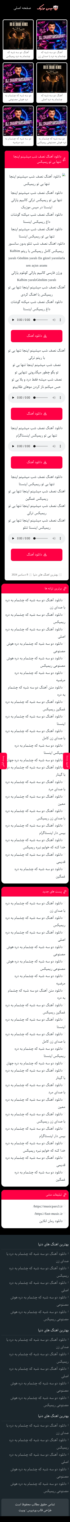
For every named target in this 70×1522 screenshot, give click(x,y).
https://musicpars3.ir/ (48, 1206)
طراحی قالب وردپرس (39, 1510)
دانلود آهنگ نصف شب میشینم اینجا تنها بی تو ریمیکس (37, 159)
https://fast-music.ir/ (48, 1214)
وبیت (22, 1510)
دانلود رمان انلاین (51, 1221)
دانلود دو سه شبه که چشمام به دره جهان (34, 760)
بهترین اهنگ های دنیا (45, 574)
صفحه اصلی (22, 8)
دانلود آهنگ (34, 336)
